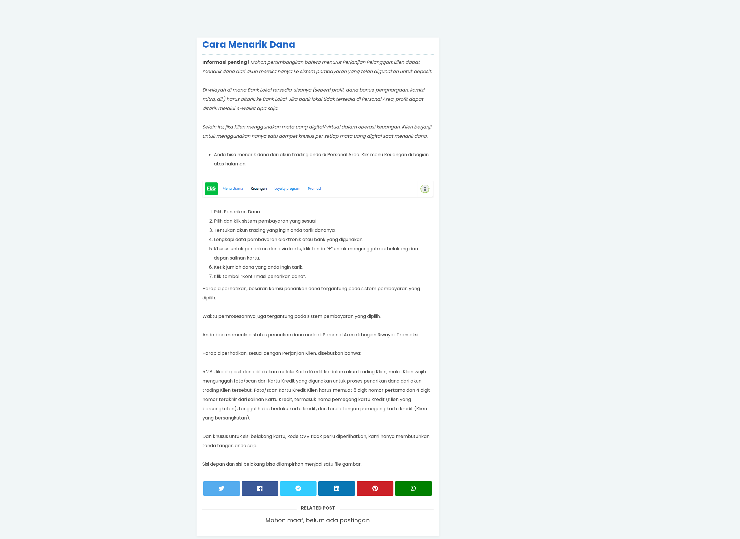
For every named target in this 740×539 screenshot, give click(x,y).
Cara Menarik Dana (248, 44)
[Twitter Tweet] (221, 488)
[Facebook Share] (260, 488)
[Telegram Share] (298, 488)
